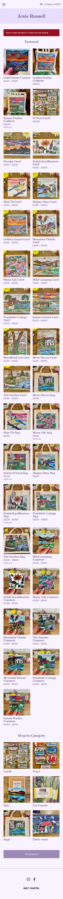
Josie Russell (31, 16)
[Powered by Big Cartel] (31, 888)
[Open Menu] (4, 4)
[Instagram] (28, 879)
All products (31, 854)
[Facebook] (34, 879)
